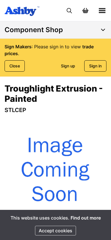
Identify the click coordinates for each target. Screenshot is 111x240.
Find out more (86, 218)
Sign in (95, 65)
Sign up (68, 65)
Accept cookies (55, 230)
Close (14, 65)
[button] (55, 169)
